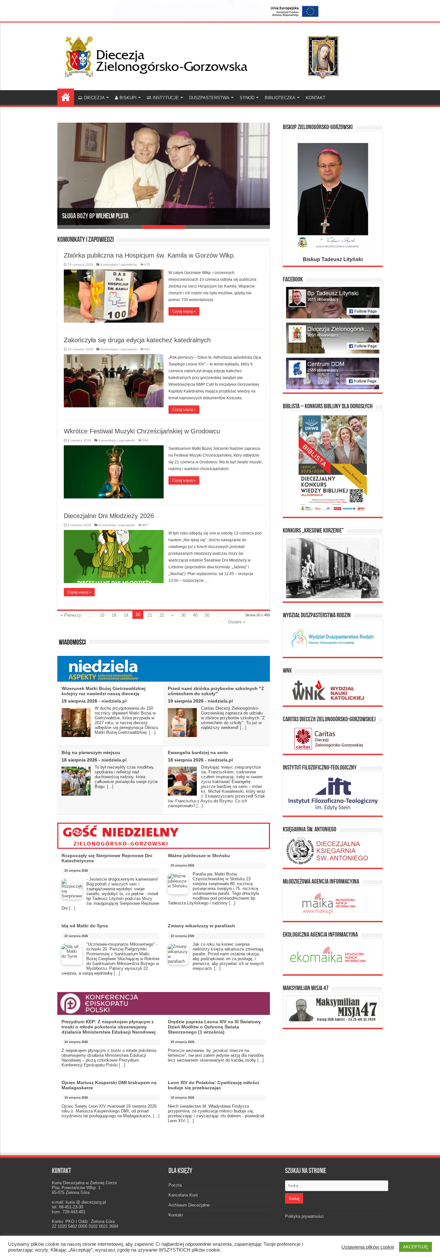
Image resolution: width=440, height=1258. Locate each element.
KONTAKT (315, 97)
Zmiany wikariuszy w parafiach (201, 925)
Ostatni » (236, 622)
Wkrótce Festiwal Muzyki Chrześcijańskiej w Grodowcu (142, 431)
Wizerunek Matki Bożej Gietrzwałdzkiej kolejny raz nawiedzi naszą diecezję (104, 691)
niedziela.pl (114, 701)
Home (65, 97)
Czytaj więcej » (184, 311)
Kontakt (175, 1215)
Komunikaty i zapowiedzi (118, 264)
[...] (152, 732)
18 (114, 615)
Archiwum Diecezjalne (189, 1205)
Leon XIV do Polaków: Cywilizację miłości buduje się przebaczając (213, 1085)
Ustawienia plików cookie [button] (367, 1247)
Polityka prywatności (304, 1216)
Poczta (175, 1185)
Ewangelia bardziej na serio (198, 752)
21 (150, 615)
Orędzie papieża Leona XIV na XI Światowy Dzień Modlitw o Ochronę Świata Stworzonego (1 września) (214, 1027)
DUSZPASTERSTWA (209, 97)
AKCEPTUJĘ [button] (415, 1246)
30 (183, 615)
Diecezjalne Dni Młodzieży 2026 (109, 515)
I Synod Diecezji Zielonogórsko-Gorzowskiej (113, 222)
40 (195, 615)
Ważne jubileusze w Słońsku (199, 855)
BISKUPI (128, 97)
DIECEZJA (94, 97)
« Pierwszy (71, 615)
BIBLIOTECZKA (280, 97)
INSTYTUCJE (166, 97)
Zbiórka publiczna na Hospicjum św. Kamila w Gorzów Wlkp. (149, 255)
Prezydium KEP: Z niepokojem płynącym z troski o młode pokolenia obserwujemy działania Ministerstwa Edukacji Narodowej (109, 1027)
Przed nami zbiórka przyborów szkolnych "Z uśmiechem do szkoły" (216, 691)
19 (126, 615)
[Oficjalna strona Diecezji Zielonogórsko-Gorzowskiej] (207, 55)
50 (207, 615)
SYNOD (247, 97)
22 (161, 615)
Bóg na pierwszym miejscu (91, 752)
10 (102, 615)
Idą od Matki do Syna (85, 925)
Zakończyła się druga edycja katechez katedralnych (137, 340)
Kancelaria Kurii (183, 1195)
